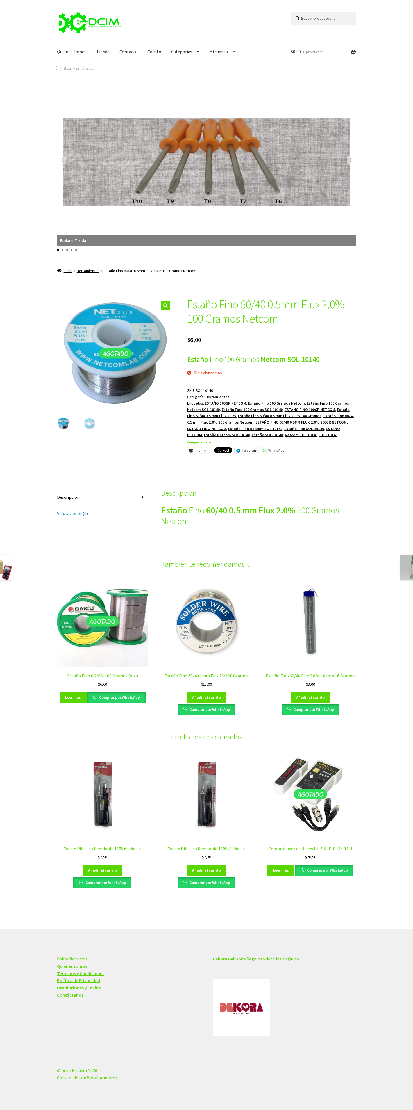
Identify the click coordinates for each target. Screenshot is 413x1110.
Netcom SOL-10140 (301, 434)
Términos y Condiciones (80, 973)
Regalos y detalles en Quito (256, 959)
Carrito (154, 51)
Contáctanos (70, 995)
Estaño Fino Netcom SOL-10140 (255, 428)
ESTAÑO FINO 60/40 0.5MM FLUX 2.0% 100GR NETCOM (301, 422)
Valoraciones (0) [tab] (72, 513)
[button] (351, 160)
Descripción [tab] (68, 497)
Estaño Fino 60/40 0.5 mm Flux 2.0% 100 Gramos (279, 415)
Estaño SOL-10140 (267, 434)
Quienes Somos (72, 51)
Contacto (128, 51)
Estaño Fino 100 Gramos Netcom (276, 403)
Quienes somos (72, 966)
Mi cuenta (218, 51)
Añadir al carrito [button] (206, 697)
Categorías (181, 51)
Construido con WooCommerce (87, 1078)
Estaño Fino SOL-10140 (304, 428)
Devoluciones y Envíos (79, 988)
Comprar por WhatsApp (119, 697)
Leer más (73, 697)
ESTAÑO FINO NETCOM (206, 428)
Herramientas (88, 270)
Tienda (103, 51)
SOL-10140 (328, 434)
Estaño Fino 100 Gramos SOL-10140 (252, 409)
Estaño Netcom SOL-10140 (227, 434)
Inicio (68, 270)
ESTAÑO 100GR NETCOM (225, 403)
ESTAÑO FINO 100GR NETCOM (310, 409)
